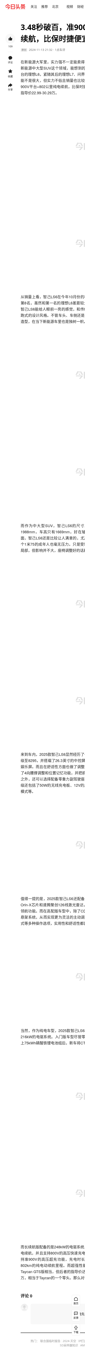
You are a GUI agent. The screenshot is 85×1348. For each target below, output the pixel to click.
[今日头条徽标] (15, 6)
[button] (34, 6)
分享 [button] (10, 89)
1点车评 (60, 50)
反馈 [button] (75, 1318)
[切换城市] (61, 6)
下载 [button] (75, 1329)
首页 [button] (75, 1303)
